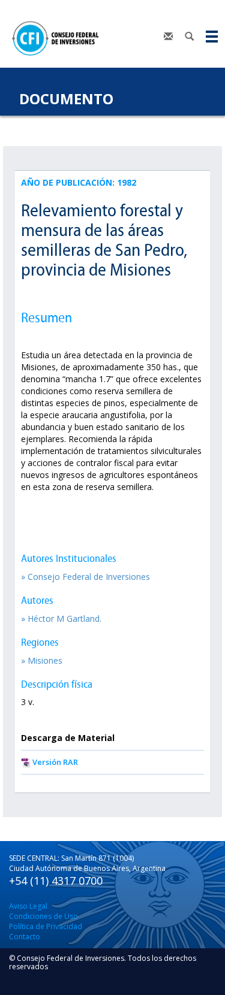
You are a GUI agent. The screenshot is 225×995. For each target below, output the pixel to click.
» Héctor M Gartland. (61, 618)
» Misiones (41, 660)
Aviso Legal (28, 906)
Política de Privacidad (45, 926)
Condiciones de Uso (43, 916)
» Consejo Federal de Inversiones (85, 576)
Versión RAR (55, 762)
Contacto (24, 937)
